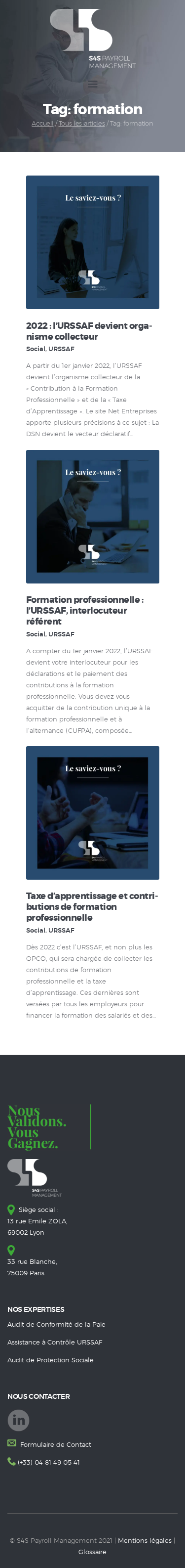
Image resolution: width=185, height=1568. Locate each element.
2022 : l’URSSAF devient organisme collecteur (89, 332)
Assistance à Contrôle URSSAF (54, 1343)
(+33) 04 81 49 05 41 (49, 1463)
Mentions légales (145, 1541)
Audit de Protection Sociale (50, 1360)
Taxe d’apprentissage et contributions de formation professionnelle (92, 907)
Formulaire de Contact (54, 1445)
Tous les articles (82, 124)
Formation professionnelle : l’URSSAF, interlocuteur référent (85, 611)
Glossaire (92, 1552)
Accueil (42, 124)
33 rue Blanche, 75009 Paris (32, 1268)
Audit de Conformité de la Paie (56, 1325)
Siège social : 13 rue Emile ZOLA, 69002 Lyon (37, 1221)
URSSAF (61, 349)
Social (35, 349)
